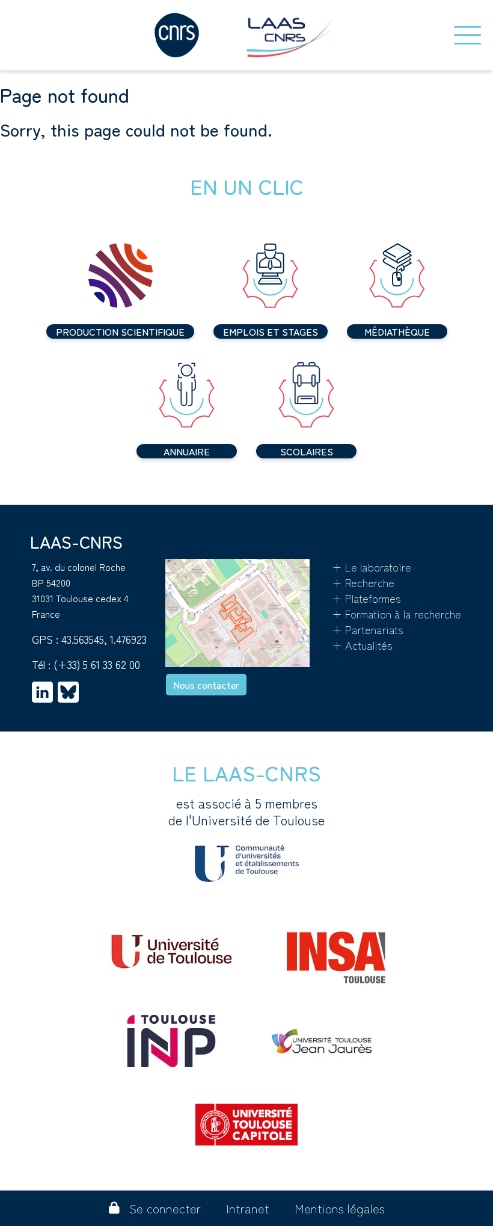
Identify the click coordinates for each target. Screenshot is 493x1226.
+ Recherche (363, 582)
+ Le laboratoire (371, 566)
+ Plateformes (366, 598)
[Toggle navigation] (467, 35)
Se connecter (165, 1208)
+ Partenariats (367, 629)
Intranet (247, 1208)
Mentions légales (340, 1208)
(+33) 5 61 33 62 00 (97, 664)
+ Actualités (362, 645)
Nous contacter (206, 684)
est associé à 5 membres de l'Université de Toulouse (246, 811)
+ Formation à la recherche (396, 613)
